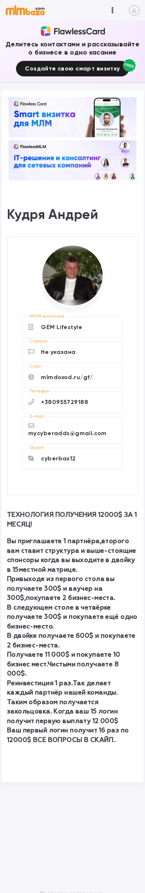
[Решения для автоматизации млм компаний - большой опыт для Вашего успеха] (72, 117)
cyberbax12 (58, 458)
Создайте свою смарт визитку (72, 68)
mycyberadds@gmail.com (67, 433)
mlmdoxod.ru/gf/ (67, 377)
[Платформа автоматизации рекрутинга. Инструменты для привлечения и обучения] (72, 160)
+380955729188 (64, 402)
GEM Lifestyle (61, 327)
